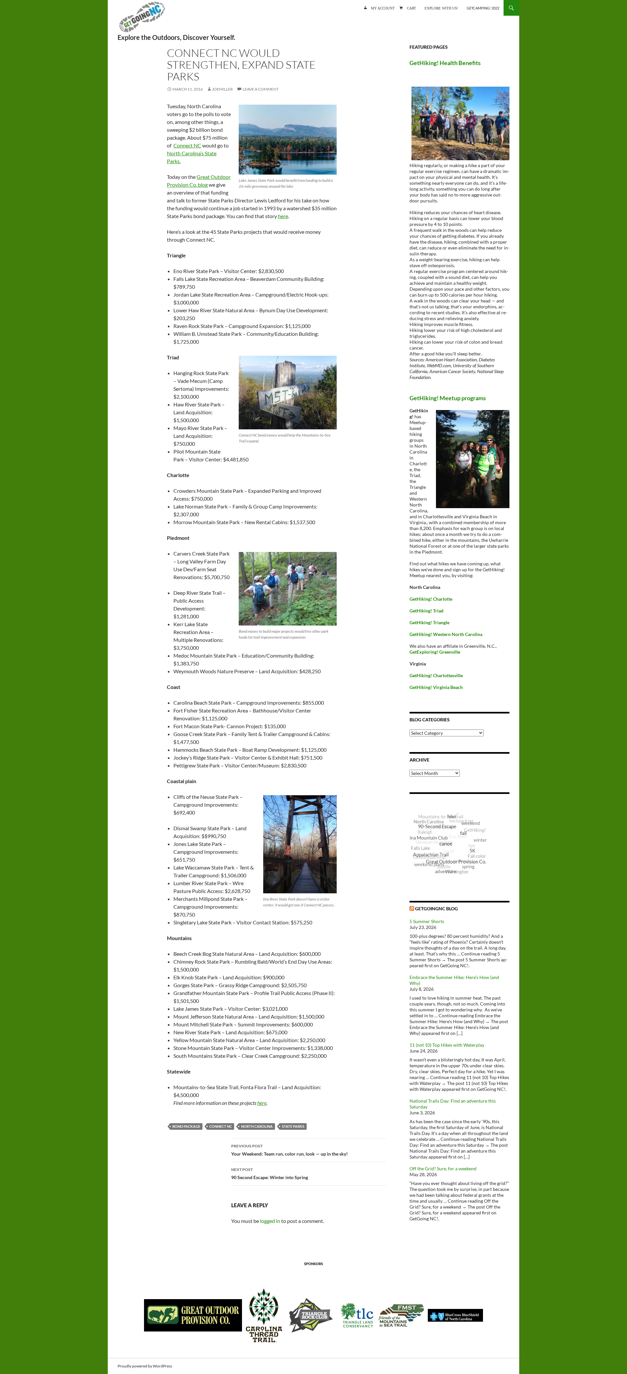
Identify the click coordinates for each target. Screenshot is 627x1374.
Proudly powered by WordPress (145, 1366)
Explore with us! (441, 7)
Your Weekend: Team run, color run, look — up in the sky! (289, 1150)
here (283, 216)
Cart (411, 7)
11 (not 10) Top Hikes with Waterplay (447, 1045)
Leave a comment (261, 89)
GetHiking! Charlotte (431, 599)
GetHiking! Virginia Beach (436, 687)
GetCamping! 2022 (483, 8)
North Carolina (257, 1126)
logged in (270, 1221)
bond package (186, 1126)
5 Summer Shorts (427, 921)
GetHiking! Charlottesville (436, 675)
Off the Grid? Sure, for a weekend (443, 1168)
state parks (293, 1126)
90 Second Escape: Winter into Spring (269, 1173)
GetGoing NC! (142, 19)
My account (383, 7)
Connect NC (187, 145)
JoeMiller (222, 89)
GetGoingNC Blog (436, 908)
